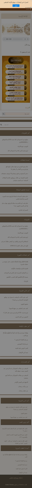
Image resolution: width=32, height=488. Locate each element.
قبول (17, 5)
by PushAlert (27, 7)
